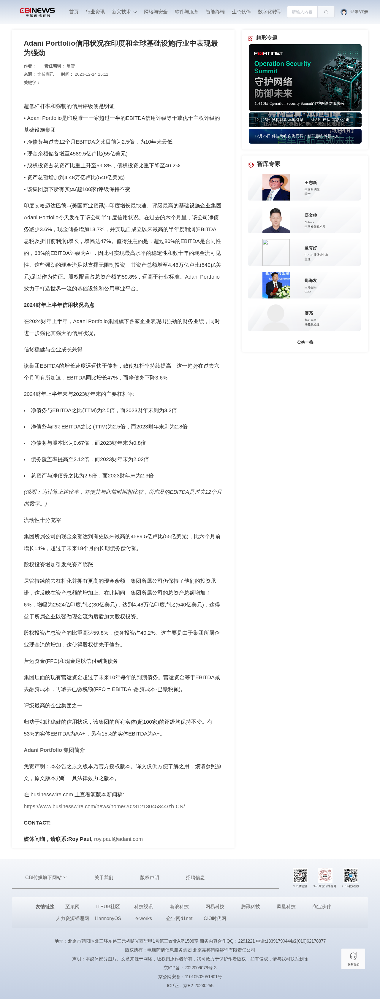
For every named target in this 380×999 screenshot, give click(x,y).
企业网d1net (179, 918)
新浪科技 (179, 906)
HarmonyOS (108, 918)
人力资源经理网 (72, 918)
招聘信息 (195, 877)
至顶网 (72, 906)
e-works (143, 918)
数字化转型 (270, 11)
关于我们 (103, 877)
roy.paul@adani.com (118, 839)
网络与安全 (156, 11)
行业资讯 (95, 11)
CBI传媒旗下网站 (44, 877)
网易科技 (214, 906)
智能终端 (215, 11)
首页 (74, 11)
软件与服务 (187, 11)
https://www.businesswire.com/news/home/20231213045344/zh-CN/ (104, 806)
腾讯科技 (250, 906)
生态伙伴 (241, 11)
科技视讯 (143, 906)
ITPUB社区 (108, 906)
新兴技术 (122, 11)
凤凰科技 (286, 906)
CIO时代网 (215, 918)
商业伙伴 (321, 906)
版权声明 (149, 877)
